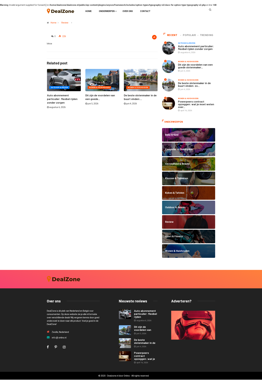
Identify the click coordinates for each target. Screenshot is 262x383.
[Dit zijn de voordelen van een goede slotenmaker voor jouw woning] (125, 330)
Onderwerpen (107, 11)
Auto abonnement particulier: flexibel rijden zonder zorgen (62, 99)
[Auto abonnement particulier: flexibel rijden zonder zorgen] (125, 314)
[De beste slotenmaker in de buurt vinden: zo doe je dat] (125, 343)
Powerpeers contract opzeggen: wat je (144, 355)
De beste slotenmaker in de (144, 341)
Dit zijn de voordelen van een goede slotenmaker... (195, 66)
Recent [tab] (172, 35)
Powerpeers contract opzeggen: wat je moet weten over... (196, 104)
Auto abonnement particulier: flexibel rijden (145, 313)
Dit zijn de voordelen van (142, 328)
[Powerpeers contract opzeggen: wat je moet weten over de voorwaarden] (125, 356)
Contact (145, 11)
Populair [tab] (189, 35)
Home (88, 11)
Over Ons (128, 11)
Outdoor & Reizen (59, 87)
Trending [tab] (206, 35)
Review (64, 22)
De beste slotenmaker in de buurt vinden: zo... (194, 84)
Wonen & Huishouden (99, 87)
